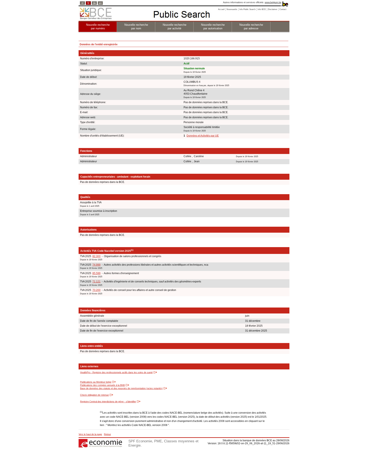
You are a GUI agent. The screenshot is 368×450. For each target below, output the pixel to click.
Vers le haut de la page (90, 434)
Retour (107, 434)
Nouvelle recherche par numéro (98, 26)
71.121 (96, 281)
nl (82, 3)
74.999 (96, 264)
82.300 (96, 256)
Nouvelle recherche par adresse (251, 26)
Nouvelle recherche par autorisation (213, 26)
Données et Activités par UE (203, 135)
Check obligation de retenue (94, 395)
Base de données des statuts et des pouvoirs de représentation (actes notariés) (121, 388)
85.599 (96, 273)
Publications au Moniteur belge (95, 382)
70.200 (96, 290)
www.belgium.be (273, 2)
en (100, 3)
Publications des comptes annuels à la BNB (102, 385)
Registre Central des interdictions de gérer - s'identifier (108, 401)
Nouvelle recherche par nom (136, 26)
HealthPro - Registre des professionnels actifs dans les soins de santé (116, 372)
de (94, 3)
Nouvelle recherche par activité (174, 26)
